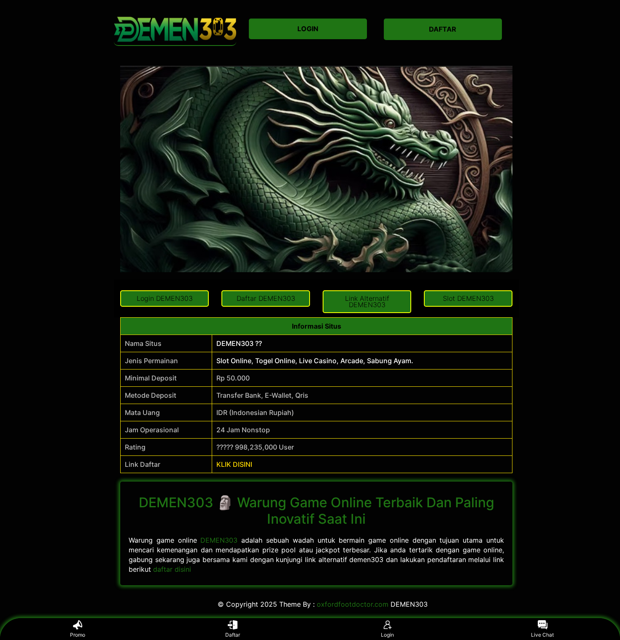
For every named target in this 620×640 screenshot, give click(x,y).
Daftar (232, 635)
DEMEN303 (218, 540)
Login (387, 635)
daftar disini (172, 569)
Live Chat (542, 635)
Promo (77, 635)
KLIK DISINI (234, 464)
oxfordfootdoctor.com (352, 604)
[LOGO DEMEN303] (175, 29)
